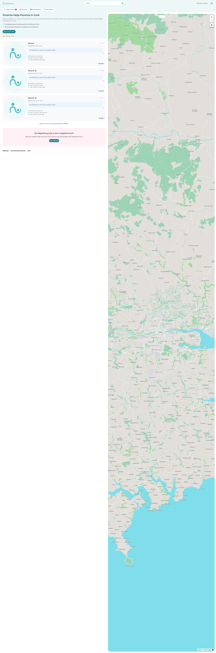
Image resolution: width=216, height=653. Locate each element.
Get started (54, 140)
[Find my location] (211, 25)
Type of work (10, 9)
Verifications (36, 9)
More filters (49, 9)
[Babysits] (8, 3)
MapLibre (200, 650)
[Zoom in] (211, 17)
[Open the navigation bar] (211, 3)
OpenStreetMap (207, 650)
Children (24, 9)
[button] (148, 341)
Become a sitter (202, 3)
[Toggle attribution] (213, 650)
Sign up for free (9, 31)
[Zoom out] (211, 20)
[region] (161, 333)
